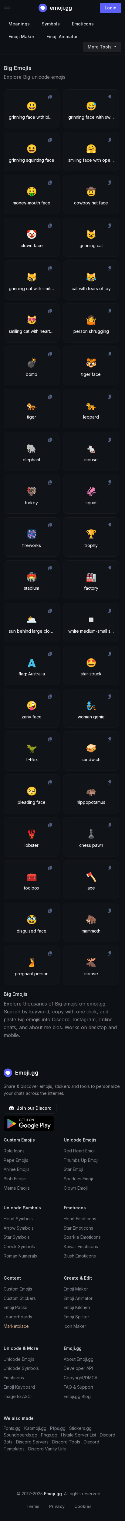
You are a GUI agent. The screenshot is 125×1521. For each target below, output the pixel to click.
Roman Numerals (20, 1255)
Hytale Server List (78, 1434)
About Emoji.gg (78, 1359)
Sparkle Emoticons (82, 1237)
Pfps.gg (58, 1428)
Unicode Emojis (19, 1359)
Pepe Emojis (16, 1160)
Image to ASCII (18, 1396)
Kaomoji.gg (35, 1428)
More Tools (100, 46)
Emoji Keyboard (19, 1387)
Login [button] (111, 7)
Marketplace (16, 1326)
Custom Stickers (20, 1298)
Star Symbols (17, 1237)
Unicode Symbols (21, 1368)
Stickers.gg (80, 1428)
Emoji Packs (15, 1307)
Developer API (78, 1368)
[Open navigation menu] (7, 8)
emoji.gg (60, 8)
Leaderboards (18, 1316)
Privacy (57, 1506)
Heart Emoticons (80, 1218)
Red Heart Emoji (80, 1150)
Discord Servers (32, 1441)
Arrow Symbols (19, 1228)
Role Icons (14, 1150)
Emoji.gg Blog (77, 1396)
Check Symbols (19, 1246)
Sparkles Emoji (78, 1178)
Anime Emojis (16, 1169)
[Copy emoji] (50, 97)
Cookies (83, 1506)
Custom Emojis (18, 1288)
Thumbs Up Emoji (81, 1160)
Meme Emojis (17, 1188)
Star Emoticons (78, 1228)
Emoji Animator (62, 36)
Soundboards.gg (20, 1434)
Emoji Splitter (76, 1316)
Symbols (51, 23)
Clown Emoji (76, 1188)
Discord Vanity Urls (47, 1448)
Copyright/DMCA (80, 1377)
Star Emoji (73, 1169)
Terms (32, 1506)
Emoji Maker (21, 36)
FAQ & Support (78, 1387)
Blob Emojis (15, 1178)
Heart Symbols (18, 1218)
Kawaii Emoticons (81, 1246)
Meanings (19, 23)
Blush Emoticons (80, 1255)
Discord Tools (66, 1441)
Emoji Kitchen (77, 1307)
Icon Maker (75, 1326)
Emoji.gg (26, 1072)
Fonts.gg (12, 1428)
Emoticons (83, 23)
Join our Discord (33, 1108)
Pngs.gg (49, 1434)
